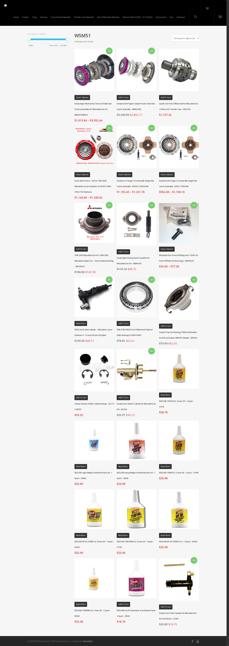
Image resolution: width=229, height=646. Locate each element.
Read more (81, 323)
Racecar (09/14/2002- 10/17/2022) (138, 17)
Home (16, 17)
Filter (31, 45)
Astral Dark (87, 641)
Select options (82, 97)
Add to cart (123, 97)
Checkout (181, 17)
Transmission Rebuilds (60, 17)
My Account (161, 17)
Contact (25, 17)
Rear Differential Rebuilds (108, 17)
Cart (171, 17)
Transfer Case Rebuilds (84, 17)
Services (43, 17)
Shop (34, 17)
